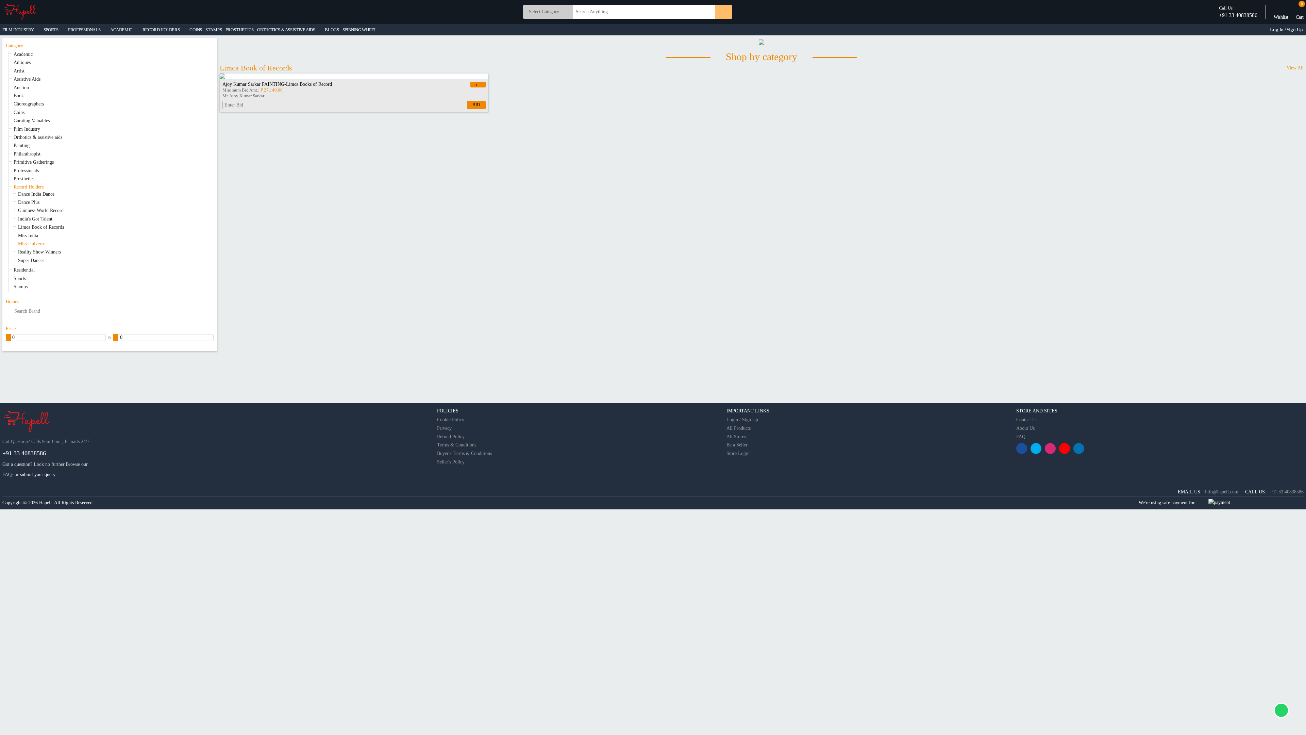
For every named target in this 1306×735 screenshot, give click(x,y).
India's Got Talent (35, 219)
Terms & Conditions (456, 444)
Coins (19, 112)
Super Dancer (31, 260)
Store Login (738, 453)
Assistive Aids (27, 79)
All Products (738, 428)
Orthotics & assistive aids (38, 137)
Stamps (21, 286)
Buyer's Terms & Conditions (464, 453)
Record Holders (29, 187)
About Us (1025, 428)
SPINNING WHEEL (359, 30)
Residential (24, 270)
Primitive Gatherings (34, 162)
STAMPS (213, 30)
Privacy (444, 428)
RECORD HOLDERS (161, 30)
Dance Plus (28, 202)
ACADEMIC (121, 30)
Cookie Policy (450, 419)
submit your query (37, 474)
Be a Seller (737, 444)
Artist (19, 71)
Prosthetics (24, 178)
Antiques (22, 62)
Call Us (1226, 8)
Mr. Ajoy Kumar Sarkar (243, 95)
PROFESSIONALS (84, 30)
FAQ (1020, 436)
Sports (20, 278)
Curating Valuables (32, 120)
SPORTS (51, 30)
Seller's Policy (451, 461)
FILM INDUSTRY (18, 30)
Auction (21, 87)
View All (1295, 67)
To (109, 338)
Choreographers (29, 104)
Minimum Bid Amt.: (252, 90)
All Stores (736, 436)
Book (19, 95)
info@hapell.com (1221, 492)
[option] (353, 93)
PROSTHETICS (239, 30)
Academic (23, 54)
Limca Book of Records (41, 227)
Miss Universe (31, 243)
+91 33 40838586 (1238, 15)
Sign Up (1295, 29)
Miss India (28, 235)
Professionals (26, 170)
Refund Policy (451, 436)
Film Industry (27, 129)
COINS (195, 30)
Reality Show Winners (39, 252)
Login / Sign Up (742, 419)
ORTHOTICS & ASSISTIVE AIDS (286, 30)
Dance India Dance (36, 194)
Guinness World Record (41, 210)
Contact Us (1026, 419)
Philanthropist (27, 154)
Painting (22, 145)
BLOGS (332, 30)
